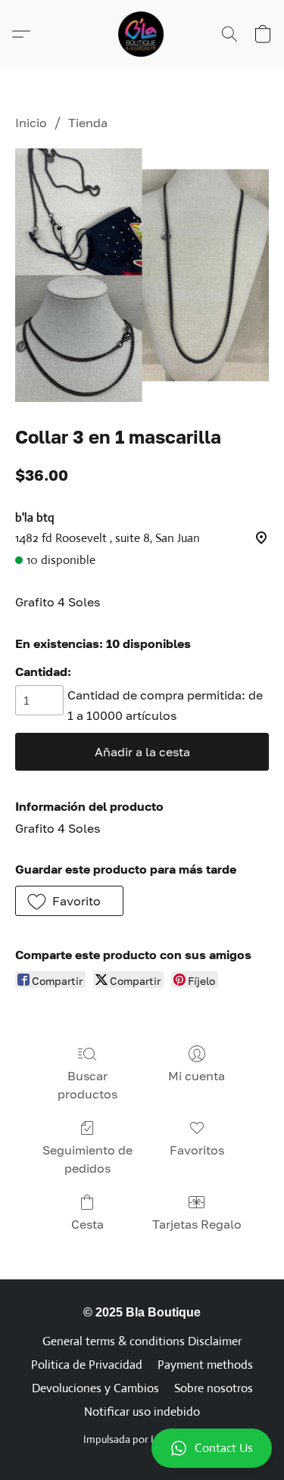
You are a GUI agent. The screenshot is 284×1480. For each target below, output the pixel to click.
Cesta (87, 1224)
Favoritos (197, 1150)
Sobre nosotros (213, 1388)
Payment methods (205, 1365)
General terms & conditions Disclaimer (142, 1341)
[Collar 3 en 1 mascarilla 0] (142, 275)
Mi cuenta (196, 1075)
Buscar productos (87, 1084)
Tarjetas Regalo (197, 1224)
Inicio (31, 122)
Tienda (88, 122)
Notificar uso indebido (142, 1411)
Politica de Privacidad (86, 1365)
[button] (142, 1448)
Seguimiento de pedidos (87, 1159)
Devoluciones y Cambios (95, 1388)
